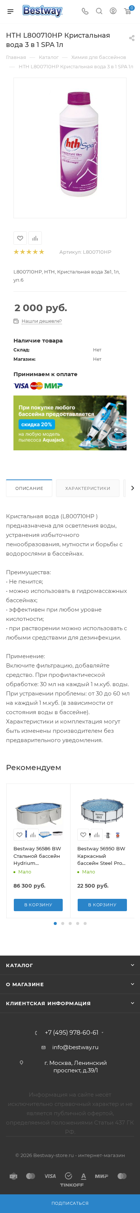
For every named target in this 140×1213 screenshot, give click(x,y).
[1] (16, 252)
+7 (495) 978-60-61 (72, 1033)
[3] (28, 252)
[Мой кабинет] (113, 11)
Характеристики (87, 488)
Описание (29, 488)
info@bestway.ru (75, 1047)
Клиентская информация (48, 1003)
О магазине (25, 984)
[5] (41, 252)
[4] (35, 252)
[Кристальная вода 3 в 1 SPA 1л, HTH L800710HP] (77, 143)
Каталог (19, 965)
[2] (22, 252)
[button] (55, 923)
